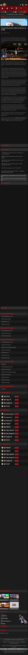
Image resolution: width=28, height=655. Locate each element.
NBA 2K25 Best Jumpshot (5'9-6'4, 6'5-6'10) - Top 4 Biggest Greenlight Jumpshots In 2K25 (13, 172)
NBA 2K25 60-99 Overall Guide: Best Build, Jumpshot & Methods (12, 157)
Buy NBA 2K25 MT (7, 639)
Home (1, 14)
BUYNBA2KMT (14, 652)
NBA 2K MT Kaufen (10, 645)
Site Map (16, 643)
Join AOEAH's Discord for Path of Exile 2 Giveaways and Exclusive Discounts (12, 153)
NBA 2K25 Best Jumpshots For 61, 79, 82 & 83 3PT (11, 168)
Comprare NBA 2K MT (18, 645)
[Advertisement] (14, 132)
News (5, 14)
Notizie (24, 645)
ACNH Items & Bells (20, 639)
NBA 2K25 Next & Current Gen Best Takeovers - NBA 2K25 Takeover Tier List (12, 164)
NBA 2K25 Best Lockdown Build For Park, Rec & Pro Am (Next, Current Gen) (12, 161)
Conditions (12, 643)
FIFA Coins (14, 639)
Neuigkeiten (14, 646)
